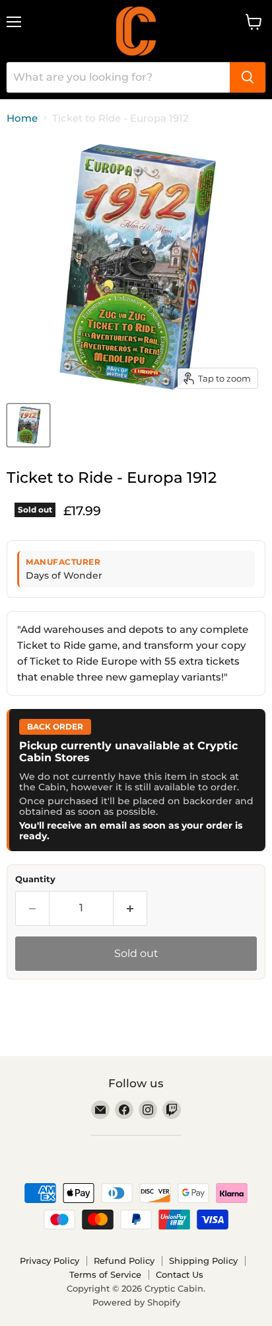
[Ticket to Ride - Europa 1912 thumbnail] (28, 425)
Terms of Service (105, 1274)
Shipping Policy (203, 1260)
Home (22, 118)
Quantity (35, 879)
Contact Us (179, 1274)
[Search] (247, 77)
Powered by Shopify (136, 1302)
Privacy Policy (49, 1260)
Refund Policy (124, 1260)
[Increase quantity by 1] (130, 908)
